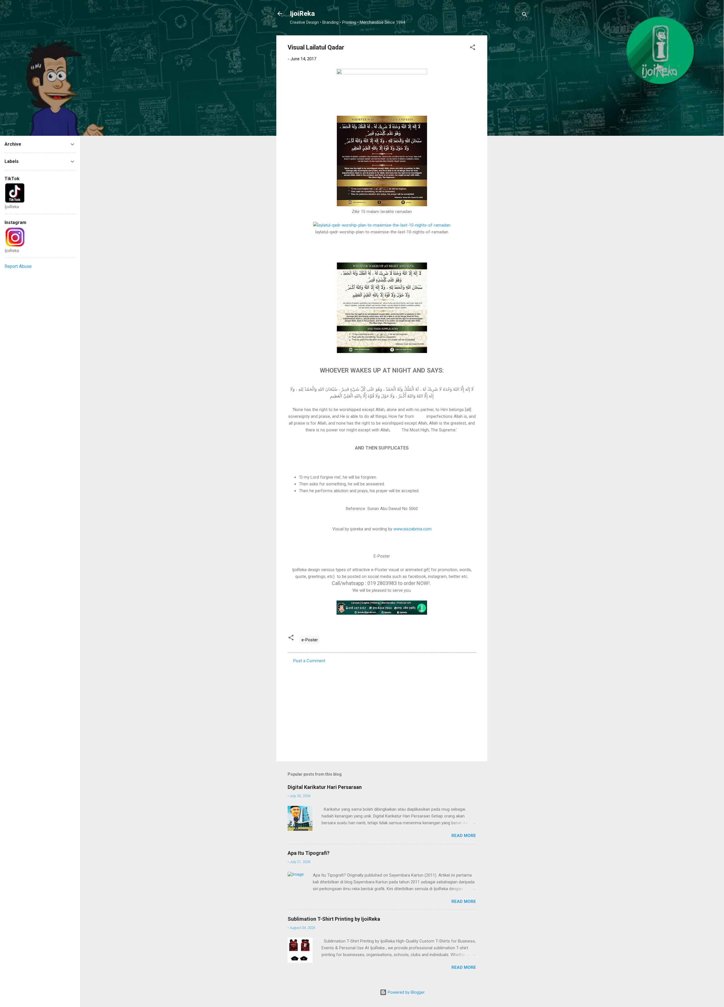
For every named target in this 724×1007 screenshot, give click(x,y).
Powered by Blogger (406, 992)
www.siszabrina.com (412, 529)
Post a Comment (309, 660)
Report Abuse (18, 266)
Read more (463, 835)
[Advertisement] (510, 120)
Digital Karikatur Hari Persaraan (325, 787)
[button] (472, 48)
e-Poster (309, 639)
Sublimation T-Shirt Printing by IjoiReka (334, 919)
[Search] (524, 15)
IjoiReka (302, 14)
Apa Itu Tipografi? (308, 853)
